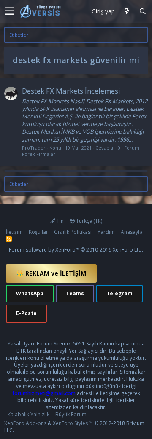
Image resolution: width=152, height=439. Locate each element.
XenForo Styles (70, 423)
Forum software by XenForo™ (76, 249)
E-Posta (26, 313)
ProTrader (34, 148)
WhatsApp (29, 293)
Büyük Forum (71, 414)
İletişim (14, 232)
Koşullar (38, 232)
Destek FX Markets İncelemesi (71, 91)
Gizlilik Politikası (73, 232)
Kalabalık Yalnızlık (28, 414)
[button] (9, 11)
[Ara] (142, 11)
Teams (75, 293)
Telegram (119, 293)
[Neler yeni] (127, 11)
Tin (59, 221)
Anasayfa (132, 232)
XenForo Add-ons (25, 423)
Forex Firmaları (39, 154)
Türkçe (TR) (88, 221)
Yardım (106, 232)
